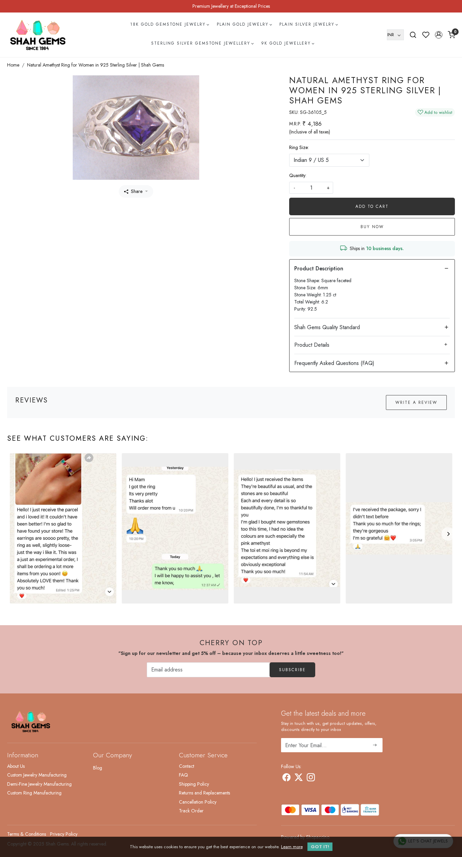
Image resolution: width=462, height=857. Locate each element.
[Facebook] (286, 778)
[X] (298, 778)
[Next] (448, 534)
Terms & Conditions (26, 834)
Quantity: (297, 175)
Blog (97, 767)
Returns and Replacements (204, 792)
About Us (16, 766)
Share (136, 191)
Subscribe (292, 670)
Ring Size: (299, 147)
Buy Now (372, 227)
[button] (438, 35)
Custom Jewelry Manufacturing (37, 775)
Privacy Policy (63, 834)
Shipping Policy (194, 784)
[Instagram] (310, 778)
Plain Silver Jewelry (306, 24)
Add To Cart (372, 206)
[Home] (38, 35)
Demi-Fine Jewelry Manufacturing (39, 784)
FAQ (183, 775)
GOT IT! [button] (320, 846)
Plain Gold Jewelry (243, 24)
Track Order (191, 810)
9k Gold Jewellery (286, 43)
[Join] (375, 745)
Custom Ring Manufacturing (34, 792)
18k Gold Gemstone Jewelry (168, 24)
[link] (413, 35)
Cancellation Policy (197, 802)
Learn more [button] (292, 846)
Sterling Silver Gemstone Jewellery (200, 43)
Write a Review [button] (416, 402)
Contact (186, 766)
